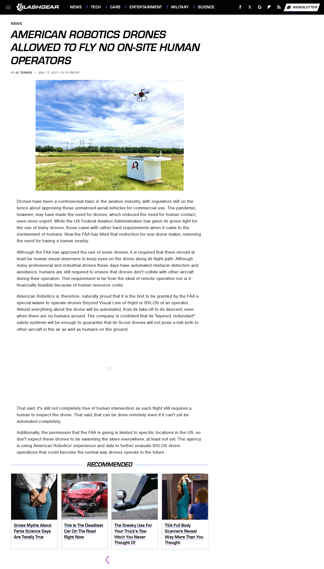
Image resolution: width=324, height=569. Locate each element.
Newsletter (305, 7)
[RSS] (279, 7)
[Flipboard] (269, 7)
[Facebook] (240, 7)
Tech (96, 7)
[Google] (260, 7)
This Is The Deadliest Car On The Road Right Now (83, 531)
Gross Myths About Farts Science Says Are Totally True (32, 531)
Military (180, 7)
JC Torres (23, 72)
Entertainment (146, 7)
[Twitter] (250, 7)
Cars (115, 7)
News (76, 7)
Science (206, 7)
